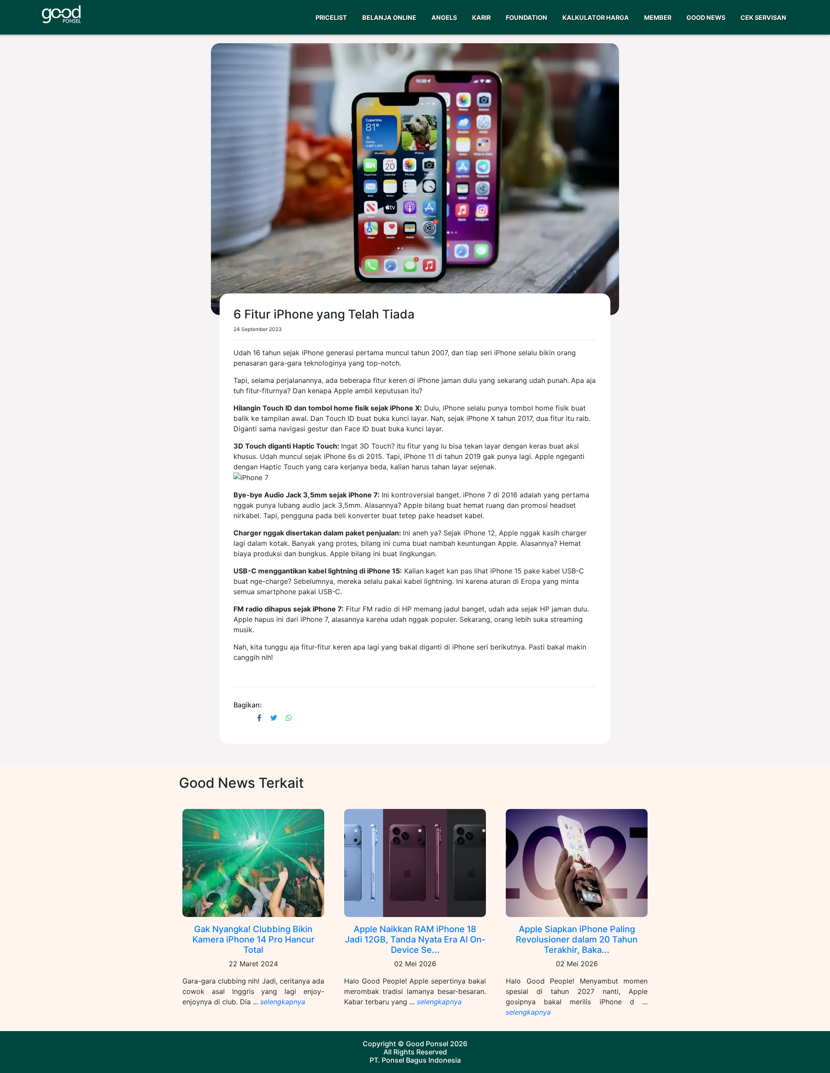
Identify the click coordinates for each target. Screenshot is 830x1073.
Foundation (526, 17)
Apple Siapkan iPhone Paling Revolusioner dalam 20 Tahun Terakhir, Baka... (577, 939)
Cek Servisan (763, 17)
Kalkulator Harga (595, 17)
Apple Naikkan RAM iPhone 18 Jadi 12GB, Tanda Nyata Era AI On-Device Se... (415, 939)
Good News (705, 17)
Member (657, 17)
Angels (444, 17)
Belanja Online (389, 17)
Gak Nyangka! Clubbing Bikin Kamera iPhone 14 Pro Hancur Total (253, 939)
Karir (481, 17)
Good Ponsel (427, 1043)
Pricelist (331, 17)
